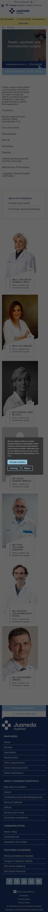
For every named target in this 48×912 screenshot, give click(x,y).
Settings (14, 468)
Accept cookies (17, 462)
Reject (27, 468)
